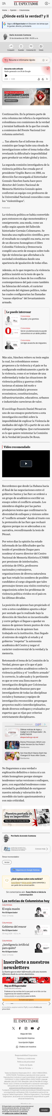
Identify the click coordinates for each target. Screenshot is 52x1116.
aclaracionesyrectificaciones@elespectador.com (26, 1088)
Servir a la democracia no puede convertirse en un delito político (34, 332)
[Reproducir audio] (6, 75)
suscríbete (20, 996)
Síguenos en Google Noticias (28, 870)
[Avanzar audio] (43, 79)
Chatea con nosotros (27, 1047)
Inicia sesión (9, 996)
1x (47, 79)
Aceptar (44, 1110)
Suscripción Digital (26, 1042)
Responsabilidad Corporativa (26, 1055)
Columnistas (25, 316)
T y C (25, 1007)
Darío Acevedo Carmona (20, 35)
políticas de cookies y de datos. (16, 1113)
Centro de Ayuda (26, 1065)
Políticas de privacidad (26, 1062)
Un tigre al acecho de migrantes (34, 343)
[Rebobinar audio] (39, 79)
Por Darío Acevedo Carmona (23, 836)
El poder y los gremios (30, 319)
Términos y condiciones (26, 1059)
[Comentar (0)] (31, 46)
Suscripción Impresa (26, 1038)
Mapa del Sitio (26, 1034)
